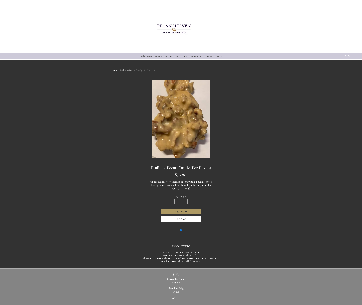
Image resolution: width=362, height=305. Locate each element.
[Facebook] (345, 56)
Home (115, 70)
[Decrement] (176, 201)
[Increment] (185, 201)
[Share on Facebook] (181, 230)
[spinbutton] (181, 201)
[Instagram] (349, 56)
